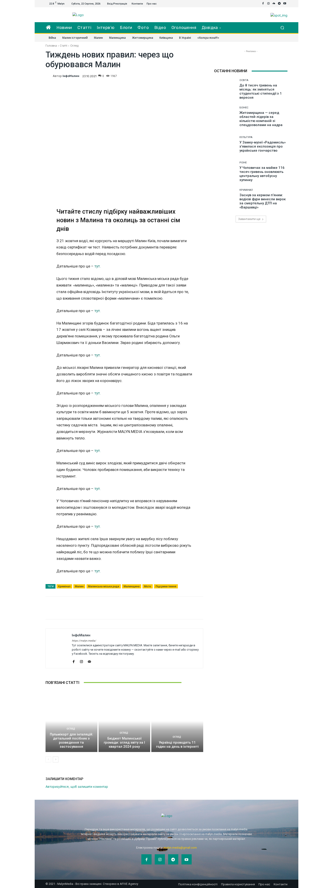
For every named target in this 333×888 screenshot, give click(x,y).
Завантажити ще (249, 219)
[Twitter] (177, 75)
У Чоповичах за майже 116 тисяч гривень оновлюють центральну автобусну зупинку (262, 174)
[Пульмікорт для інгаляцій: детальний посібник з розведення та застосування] (71, 721)
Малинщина (132, 586)
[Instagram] (268, 3)
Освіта (243, 80)
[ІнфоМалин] (49, 76)
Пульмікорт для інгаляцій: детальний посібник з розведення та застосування (71, 740)
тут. (97, 266)
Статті (63, 46)
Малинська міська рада (103, 586)
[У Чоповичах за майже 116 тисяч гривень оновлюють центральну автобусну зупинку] (225, 172)
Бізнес (243, 107)
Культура (245, 137)
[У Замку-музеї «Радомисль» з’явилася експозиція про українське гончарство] (225, 144)
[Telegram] (279, 3)
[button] (282, 27)
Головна (51, 46)
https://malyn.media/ (84, 641)
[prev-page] (48, 759)
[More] (198, 75)
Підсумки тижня (166, 586)
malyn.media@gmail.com (180, 847)
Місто (147, 586)
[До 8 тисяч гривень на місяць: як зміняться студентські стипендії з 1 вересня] (225, 89)
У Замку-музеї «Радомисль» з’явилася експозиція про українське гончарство (262, 146)
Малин (79, 586)
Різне (243, 162)
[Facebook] (263, 3)
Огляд (74, 46)
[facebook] (73, 660)
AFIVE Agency (129, 884)
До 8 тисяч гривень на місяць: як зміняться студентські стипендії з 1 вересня (260, 91)
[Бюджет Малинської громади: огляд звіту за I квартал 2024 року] (124, 721)
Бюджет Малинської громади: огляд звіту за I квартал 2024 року (124, 742)
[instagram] (81, 660)
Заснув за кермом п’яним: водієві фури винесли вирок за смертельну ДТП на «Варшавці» (262, 201)
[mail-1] (89, 660)
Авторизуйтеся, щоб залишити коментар (77, 786)
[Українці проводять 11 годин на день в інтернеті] (177, 721)
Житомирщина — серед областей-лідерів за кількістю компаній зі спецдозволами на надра (260, 119)
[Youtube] (284, 3)
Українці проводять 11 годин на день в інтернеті (177, 744)
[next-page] (55, 759)
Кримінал (64, 586)
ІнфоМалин (71, 75)
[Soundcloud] (274, 3)
